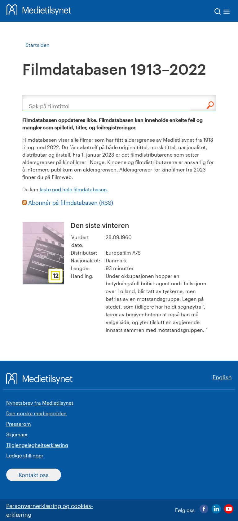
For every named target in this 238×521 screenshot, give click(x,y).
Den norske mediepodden (36, 413)
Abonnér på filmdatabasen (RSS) (70, 202)
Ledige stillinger (24, 455)
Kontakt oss (34, 474)
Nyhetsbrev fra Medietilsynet (39, 403)
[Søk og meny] (222, 12)
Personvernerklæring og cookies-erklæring (49, 510)
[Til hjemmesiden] (39, 10)
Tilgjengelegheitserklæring (37, 445)
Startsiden (37, 45)
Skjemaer (17, 434)
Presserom (18, 424)
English (222, 377)
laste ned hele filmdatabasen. (74, 189)
